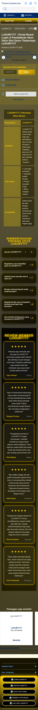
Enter (26, 72)
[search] (19, 9)
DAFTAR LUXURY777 (20, 685)
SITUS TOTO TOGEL (20, 691)
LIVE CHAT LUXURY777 (20, 703)
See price (16, 640)
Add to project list (21, 94)
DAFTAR (9, 21)
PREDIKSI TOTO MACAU (20, 697)
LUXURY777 (27, 123)
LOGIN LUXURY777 (20, 679)
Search (5, 9)
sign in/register (18, 99)
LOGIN (28, 21)
